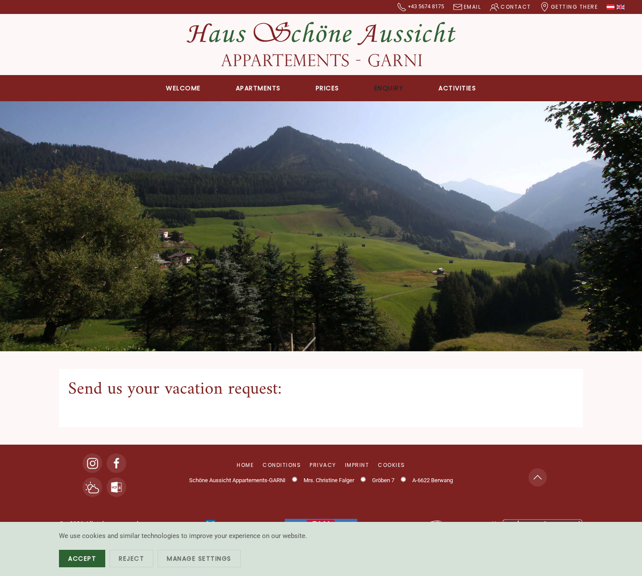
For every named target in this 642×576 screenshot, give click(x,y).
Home (245, 465)
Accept (82, 558)
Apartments (258, 88)
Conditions (281, 465)
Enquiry (389, 88)
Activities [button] (457, 88)
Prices (327, 88)
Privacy (323, 465)
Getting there (574, 6)
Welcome (183, 88)
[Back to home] (321, 44)
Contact (515, 6)
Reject (131, 558)
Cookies (391, 465)
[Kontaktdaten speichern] (116, 487)
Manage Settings (199, 558)
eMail (472, 6)
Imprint (357, 465)
